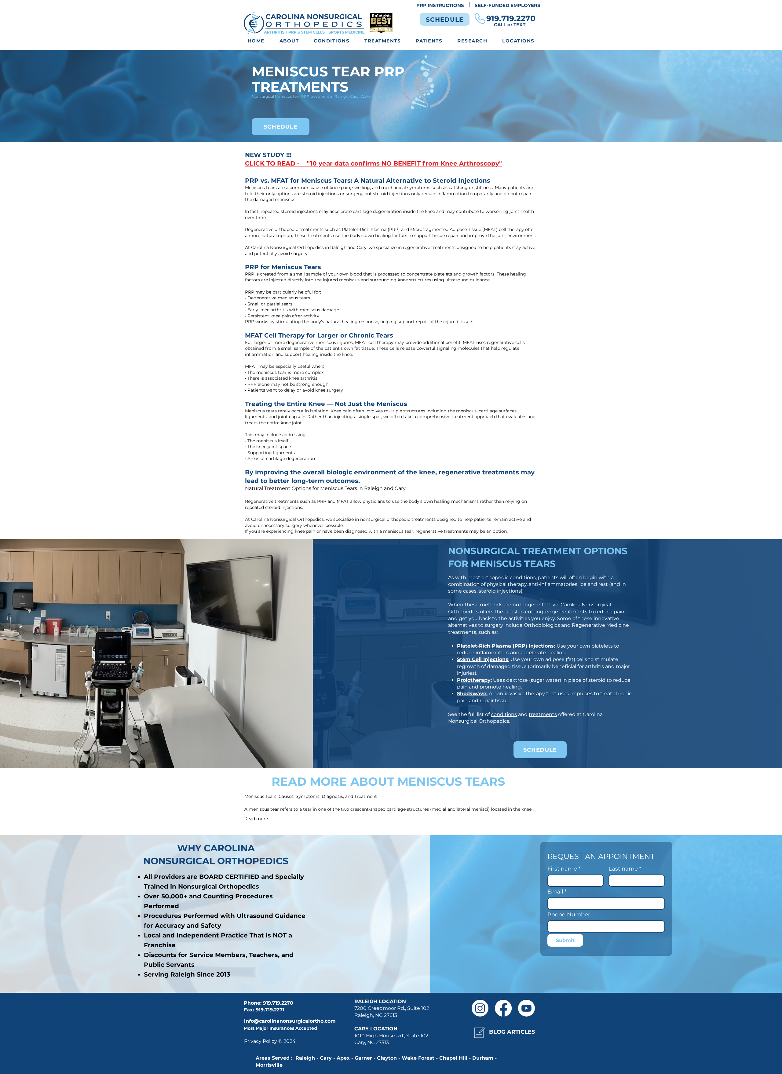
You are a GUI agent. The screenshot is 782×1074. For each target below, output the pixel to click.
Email (557, 891)
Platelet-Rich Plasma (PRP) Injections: (506, 646)
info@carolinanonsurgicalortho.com (290, 1021)
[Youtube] (526, 1008)
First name (563, 868)
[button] (332, 41)
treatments (543, 714)
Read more (256, 818)
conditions (504, 714)
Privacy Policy (261, 1041)
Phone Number (568, 914)
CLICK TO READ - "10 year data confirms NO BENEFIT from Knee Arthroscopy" (373, 163)
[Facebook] (503, 1008)
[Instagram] (480, 1008)
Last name (624, 868)
